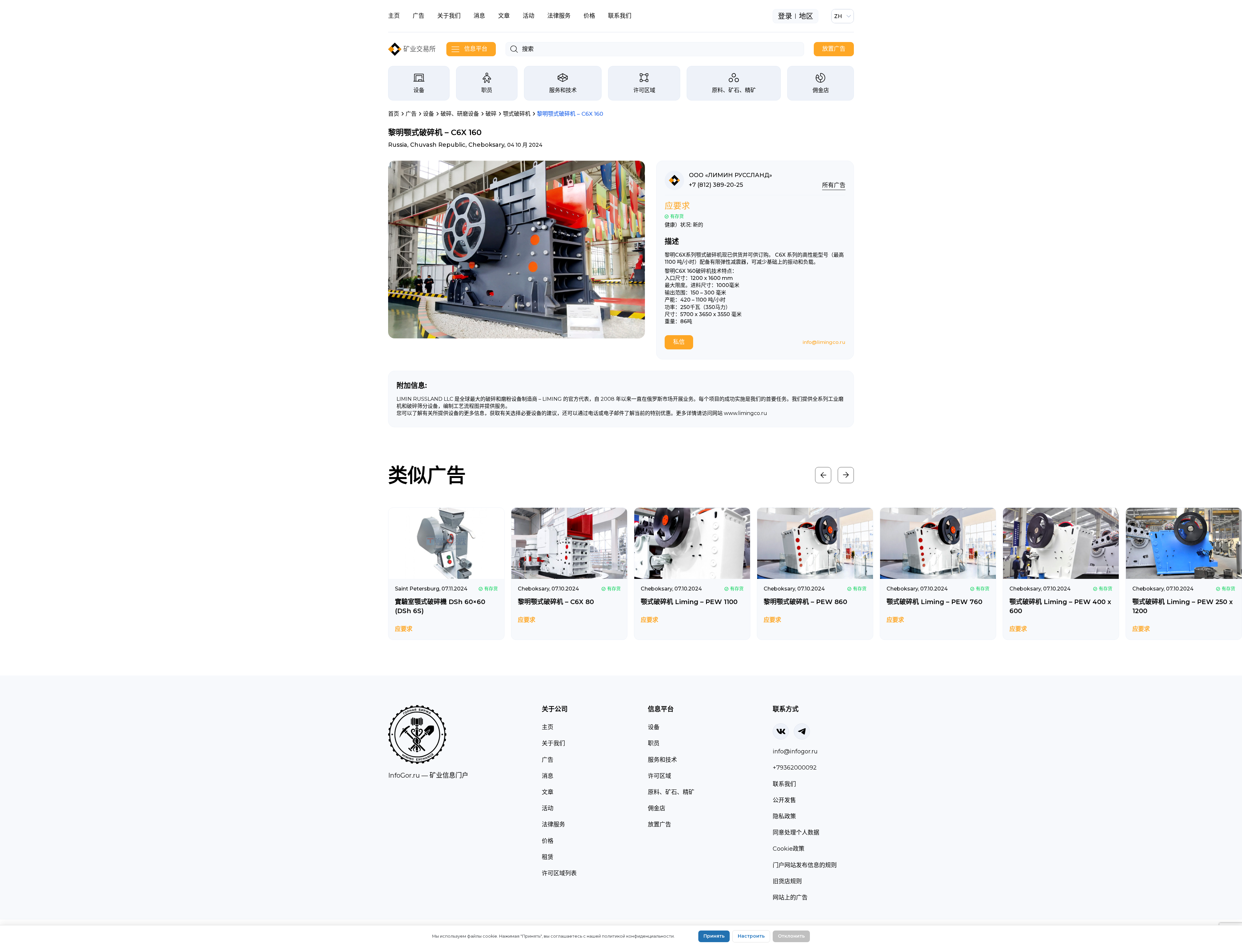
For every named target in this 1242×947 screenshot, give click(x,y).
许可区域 (644, 90)
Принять (713, 936)
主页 (394, 15)
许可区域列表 (559, 873)
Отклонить (791, 936)
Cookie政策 (788, 848)
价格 (589, 15)
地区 (806, 16)
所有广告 (833, 185)
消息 (479, 15)
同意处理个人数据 (796, 832)
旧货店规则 (787, 881)
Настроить (751, 936)
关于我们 (449, 15)
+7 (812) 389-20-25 (716, 184)
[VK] (781, 731)
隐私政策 (784, 816)
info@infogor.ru (795, 751)
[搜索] (514, 49)
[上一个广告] (823, 475)
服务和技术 (563, 90)
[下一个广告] (846, 475)
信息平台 (475, 48)
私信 (679, 342)
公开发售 (784, 800)
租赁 (547, 857)
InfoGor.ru (404, 775)
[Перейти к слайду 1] (516, 328)
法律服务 (559, 15)
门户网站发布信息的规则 (805, 865)
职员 (486, 90)
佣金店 (820, 90)
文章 (504, 15)
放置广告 (833, 48)
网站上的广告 (790, 897)
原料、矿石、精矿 (734, 90)
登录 (785, 16)
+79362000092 (795, 767)
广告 (418, 15)
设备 (418, 90)
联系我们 (619, 15)
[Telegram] (802, 731)
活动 (528, 15)
